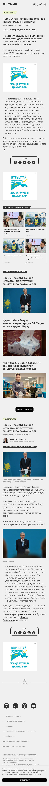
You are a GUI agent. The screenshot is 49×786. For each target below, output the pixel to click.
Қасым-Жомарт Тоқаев (12, 447)
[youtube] (33, 706)
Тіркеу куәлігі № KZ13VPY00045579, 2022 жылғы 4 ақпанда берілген (21, 765)
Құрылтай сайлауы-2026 (16, 746)
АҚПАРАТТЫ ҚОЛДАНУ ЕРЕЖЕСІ (18, 741)
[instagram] (6, 706)
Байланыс (10, 736)
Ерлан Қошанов (22, 608)
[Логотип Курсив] (10, 4)
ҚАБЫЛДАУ (24, 780)
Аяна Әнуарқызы (17, 439)
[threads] (24, 706)
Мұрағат (9, 726)
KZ (40, 5)
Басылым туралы (13, 716)
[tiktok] (15, 706)
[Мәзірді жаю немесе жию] (44, 4)
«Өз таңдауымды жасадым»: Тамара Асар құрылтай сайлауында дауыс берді (21, 365)
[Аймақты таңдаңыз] (34, 4)
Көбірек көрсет (24, 410)
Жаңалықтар (9, 12)
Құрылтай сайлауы (29, 447)
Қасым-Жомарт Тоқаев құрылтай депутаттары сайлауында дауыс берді (19, 281)
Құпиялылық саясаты (15, 721)
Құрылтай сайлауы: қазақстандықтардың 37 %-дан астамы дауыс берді (23, 323)
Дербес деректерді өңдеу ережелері (21, 731)
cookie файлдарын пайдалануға (21, 774)
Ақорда (25, 495)
